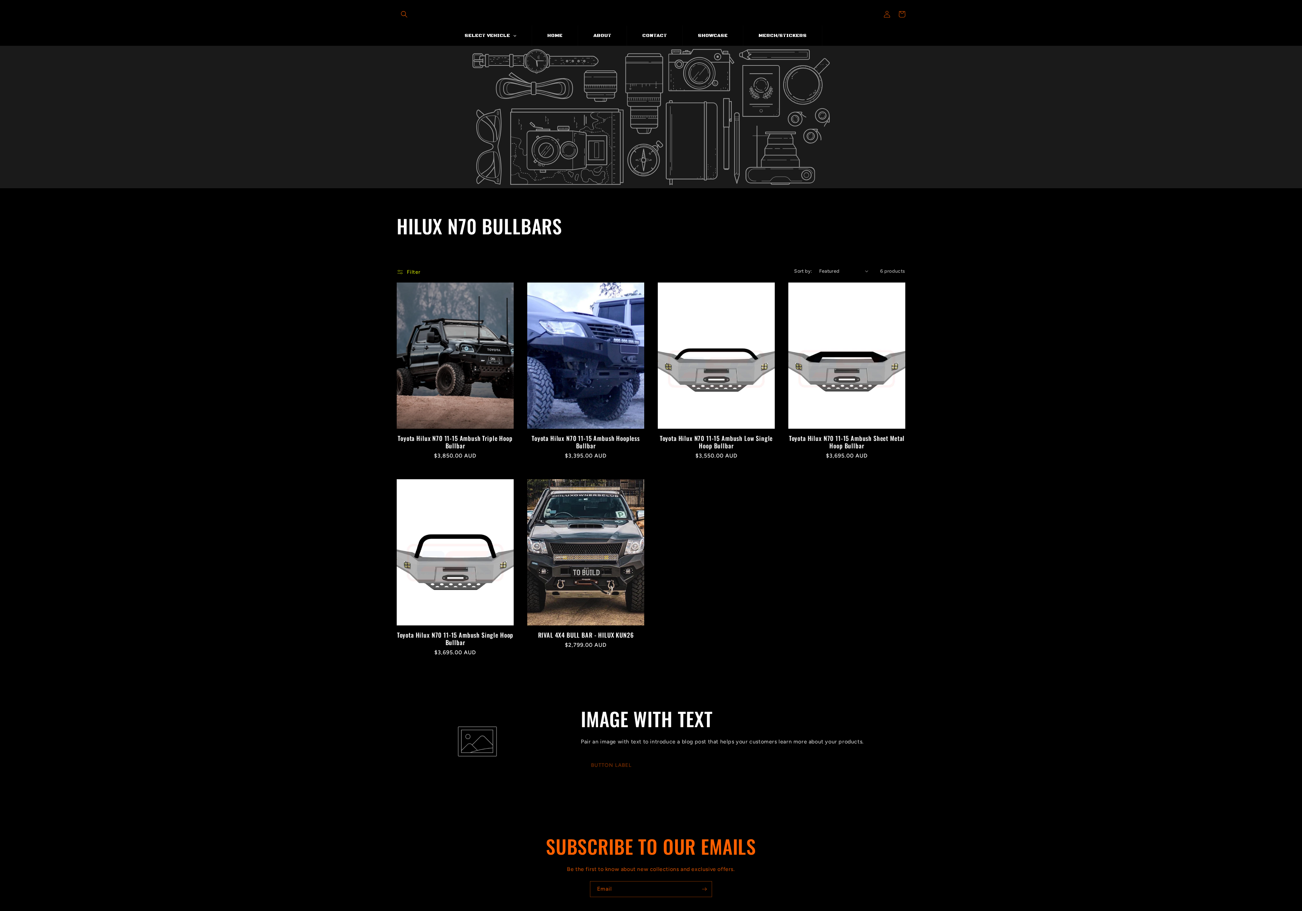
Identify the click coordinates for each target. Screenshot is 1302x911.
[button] (404, 14)
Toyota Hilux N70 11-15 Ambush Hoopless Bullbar (586, 441)
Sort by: (803, 271)
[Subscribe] (704, 889)
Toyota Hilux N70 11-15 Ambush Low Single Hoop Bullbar (716, 441)
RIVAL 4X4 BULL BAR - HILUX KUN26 (586, 635)
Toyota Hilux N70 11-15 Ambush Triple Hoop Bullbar (455, 441)
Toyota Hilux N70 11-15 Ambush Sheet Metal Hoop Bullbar (847, 441)
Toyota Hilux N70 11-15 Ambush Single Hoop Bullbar (455, 638)
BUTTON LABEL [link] (611, 765)
